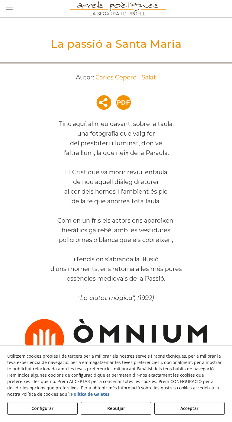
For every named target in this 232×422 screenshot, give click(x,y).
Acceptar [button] (189, 408)
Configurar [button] (42, 408)
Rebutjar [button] (116, 408)
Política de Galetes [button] (90, 394)
